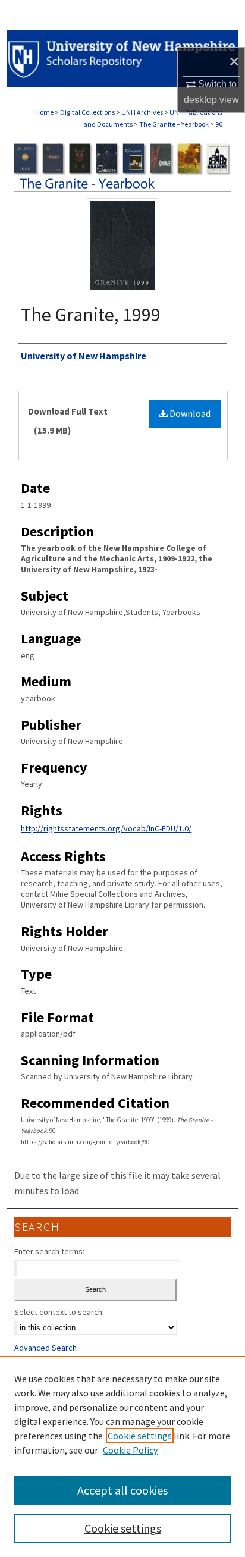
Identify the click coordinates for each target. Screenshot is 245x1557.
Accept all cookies (122, 1490)
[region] (122, 1456)
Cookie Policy (130, 1450)
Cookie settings (140, 1436)
